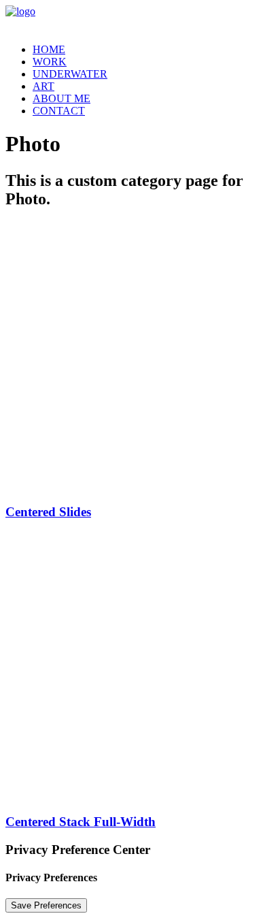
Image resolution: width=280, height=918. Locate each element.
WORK (50, 61)
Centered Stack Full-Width (80, 821)
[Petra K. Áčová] (140, 19)
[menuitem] (154, 50)
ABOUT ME (61, 98)
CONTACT (59, 110)
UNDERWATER (70, 74)
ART (43, 86)
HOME (49, 49)
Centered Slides (48, 512)
